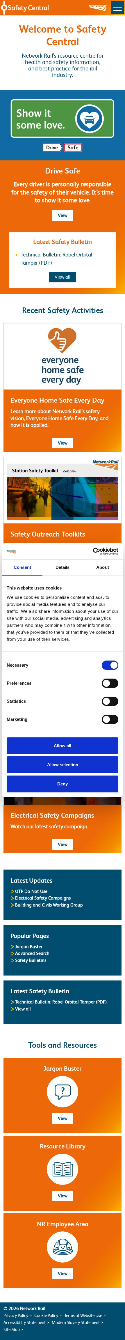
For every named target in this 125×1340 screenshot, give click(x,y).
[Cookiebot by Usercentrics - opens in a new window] (92, 551)
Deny (62, 783)
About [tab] (102, 567)
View (65, 215)
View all (65, 277)
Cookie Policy (46, 1315)
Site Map (11, 1329)
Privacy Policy (15, 1315)
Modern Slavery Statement (76, 1322)
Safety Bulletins (30, 960)
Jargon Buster (28, 946)
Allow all (62, 745)
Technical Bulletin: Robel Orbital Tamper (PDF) (61, 1001)
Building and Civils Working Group (49, 904)
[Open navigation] (117, 7)
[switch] (110, 683)
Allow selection (62, 764)
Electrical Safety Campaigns (43, 897)
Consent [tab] (22, 567)
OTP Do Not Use (31, 891)
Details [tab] (63, 567)
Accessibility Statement (24, 1322)
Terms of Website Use (83, 1315)
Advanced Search (32, 953)
